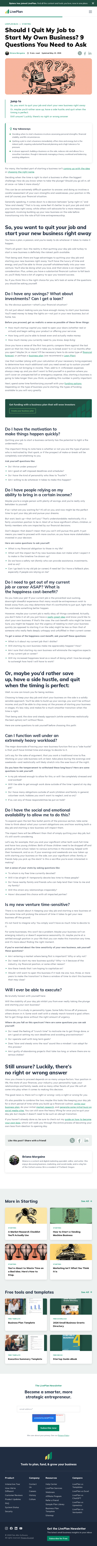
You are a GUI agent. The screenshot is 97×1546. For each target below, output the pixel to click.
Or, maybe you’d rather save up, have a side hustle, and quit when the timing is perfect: (48, 111)
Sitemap (50, 1515)
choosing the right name (21, 171)
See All (85, 1201)
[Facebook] (11, 1528)
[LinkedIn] (16, 1528)
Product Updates (13, 1499)
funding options (73, 383)
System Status (12, 1507)
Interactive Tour (12, 1484)
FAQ (7, 1503)
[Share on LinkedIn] (90, 53)
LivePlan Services (54, 1488)
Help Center (51, 1484)
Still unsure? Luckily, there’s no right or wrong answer (39, 116)
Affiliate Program (54, 1496)
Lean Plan (69, 355)
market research (45, 1107)
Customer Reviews (14, 1495)
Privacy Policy (63, 1435)
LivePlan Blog (11, 24)
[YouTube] (20, 1528)
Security (9, 1511)
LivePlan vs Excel (80, 1491)
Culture (32, 1499)
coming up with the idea (76, 168)
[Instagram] (6, 1528)
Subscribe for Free (58, 1538)
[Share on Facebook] (85, 53)
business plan (36, 355)
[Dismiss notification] (93, 3)
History (32, 1495)
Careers (32, 1491)
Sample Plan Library (55, 1504)
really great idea (56, 616)
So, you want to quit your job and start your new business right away (47, 105)
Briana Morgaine (17, 53)
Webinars (50, 1492)
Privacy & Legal (27, 1538)
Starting (26, 24)
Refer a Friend (52, 1500)
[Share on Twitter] (80, 53)
